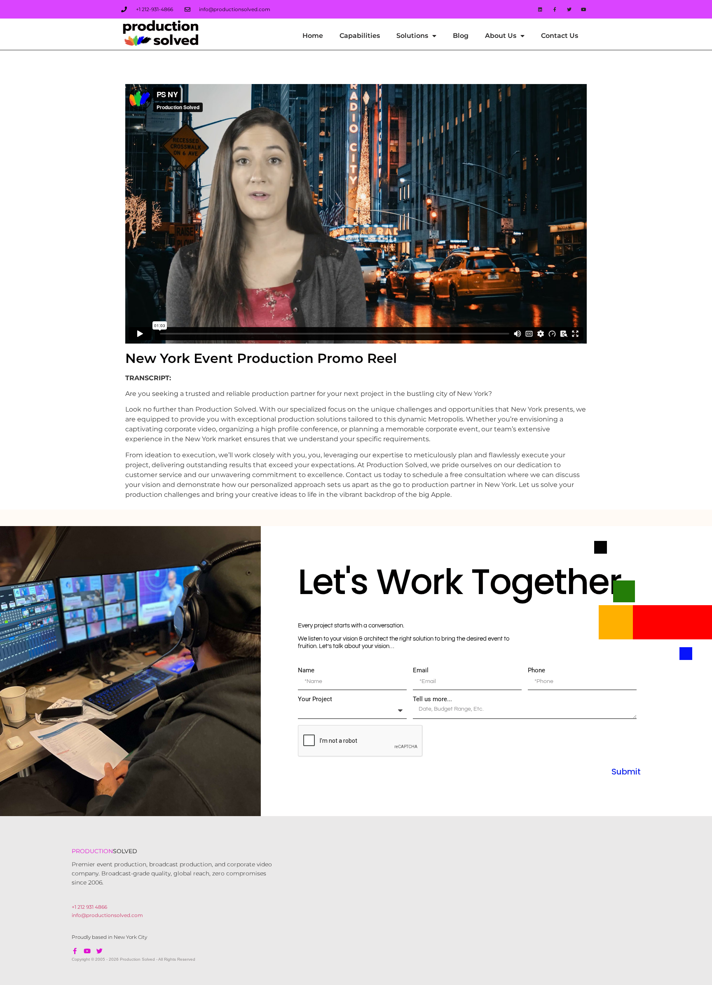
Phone (536, 670)
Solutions (412, 36)
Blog (460, 36)
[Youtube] (87, 951)
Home (312, 36)
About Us (500, 36)
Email (421, 670)
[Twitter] (569, 9)
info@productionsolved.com (107, 915)
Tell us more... (432, 699)
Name (306, 670)
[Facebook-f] (554, 9)
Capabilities (360, 36)
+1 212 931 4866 (89, 907)
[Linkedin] (540, 9)
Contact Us (559, 36)
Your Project (315, 699)
